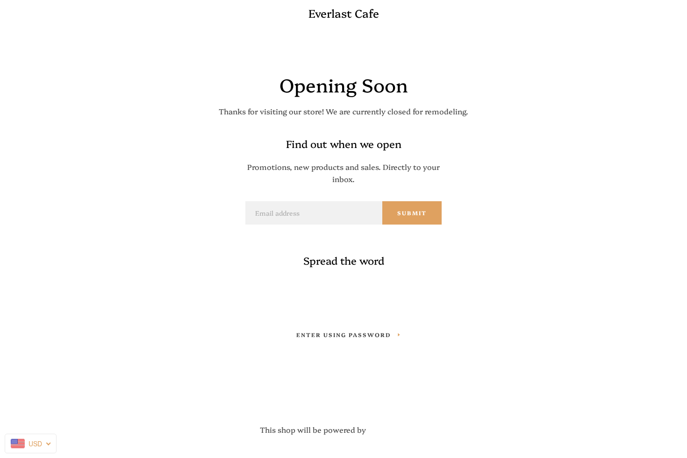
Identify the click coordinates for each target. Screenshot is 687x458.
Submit (412, 213)
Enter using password (343, 334)
